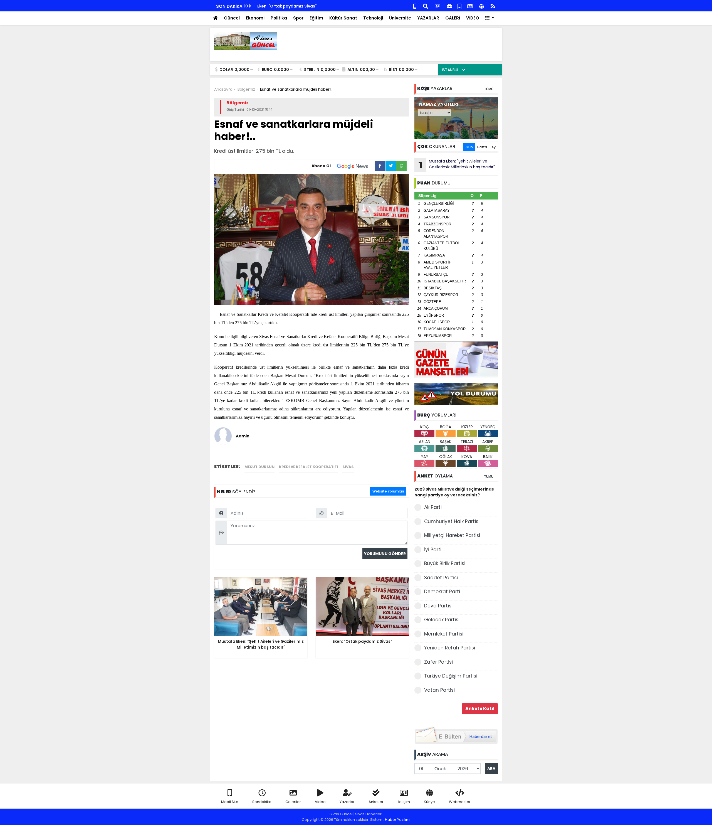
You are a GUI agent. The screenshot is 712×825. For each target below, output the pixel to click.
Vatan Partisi (439, 690)
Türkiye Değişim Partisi (450, 676)
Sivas (348, 466)
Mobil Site (229, 801)
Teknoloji (373, 18)
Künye (429, 801)
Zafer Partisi (438, 662)
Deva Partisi (438, 605)
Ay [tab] (493, 147)
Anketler (376, 801)
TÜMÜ (488, 89)
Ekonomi (255, 18)
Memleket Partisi (443, 634)
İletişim (403, 801)
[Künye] (481, 5)
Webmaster (460, 801)
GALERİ (452, 18)
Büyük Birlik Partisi (444, 563)
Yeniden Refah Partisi (449, 647)
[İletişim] (437, 5)
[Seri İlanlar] (459, 5)
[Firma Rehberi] (449, 5)
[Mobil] (415, 5)
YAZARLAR (428, 18)
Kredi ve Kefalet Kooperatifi (308, 466)
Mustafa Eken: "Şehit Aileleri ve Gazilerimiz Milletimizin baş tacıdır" (457, 164)
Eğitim (316, 18)
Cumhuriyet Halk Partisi (451, 521)
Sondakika (261, 801)
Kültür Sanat (343, 18)
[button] (489, 18)
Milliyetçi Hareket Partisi (452, 535)
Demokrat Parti (442, 591)
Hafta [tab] (482, 147)
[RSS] (493, 5)
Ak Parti (433, 507)
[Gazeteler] (469, 5)
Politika (279, 18)
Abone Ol (321, 166)
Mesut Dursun (259, 466)
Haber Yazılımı (398, 819)
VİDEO (472, 18)
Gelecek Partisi (441, 619)
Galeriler (293, 801)
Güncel (232, 18)
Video (320, 801)
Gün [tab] (469, 147)
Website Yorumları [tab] (388, 491)
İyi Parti (432, 549)
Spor (298, 18)
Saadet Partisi (441, 577)
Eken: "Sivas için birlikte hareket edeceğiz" (299, 6)
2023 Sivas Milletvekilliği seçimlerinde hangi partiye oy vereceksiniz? (454, 492)
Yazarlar (347, 801)
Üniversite (400, 18)
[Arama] (425, 5)
